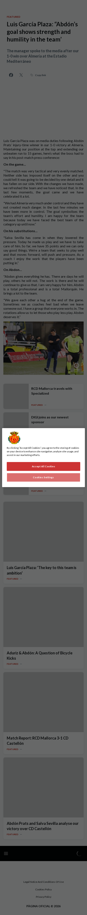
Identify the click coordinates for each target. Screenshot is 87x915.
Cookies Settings (43, 477)
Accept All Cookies (43, 466)
